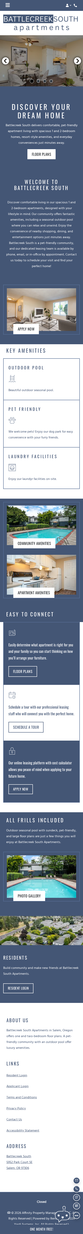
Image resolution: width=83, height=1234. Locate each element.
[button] (68, 5)
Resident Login (20, 988)
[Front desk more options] (76, 1215)
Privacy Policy (16, 1108)
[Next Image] (77, 60)
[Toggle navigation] (7, 5)
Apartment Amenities (34, 592)
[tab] (32, 81)
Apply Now (28, 329)
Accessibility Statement (22, 1130)
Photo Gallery (29, 895)
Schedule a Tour (26, 727)
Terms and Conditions (21, 1097)
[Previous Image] (5, 60)
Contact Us (14, 1119)
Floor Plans (41, 154)
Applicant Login (17, 1086)
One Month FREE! (41, 1229)
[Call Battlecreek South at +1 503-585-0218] (75, 5)
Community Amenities (34, 543)
